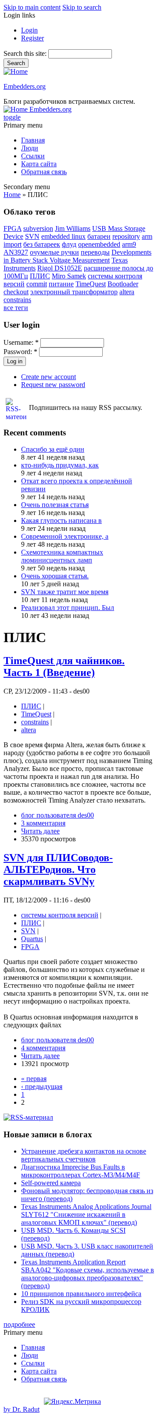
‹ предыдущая (41, 1086)
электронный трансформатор (74, 292)
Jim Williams (72, 228)
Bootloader (123, 284)
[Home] (16, 71)
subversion (38, 228)
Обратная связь (44, 171)
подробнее (19, 1324)
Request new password (53, 384)
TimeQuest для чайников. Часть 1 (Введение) (64, 666)
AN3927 (16, 252)
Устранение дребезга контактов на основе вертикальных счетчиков (83, 1155)
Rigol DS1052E (59, 268)
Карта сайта (39, 164)
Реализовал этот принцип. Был (67, 607)
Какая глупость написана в (61, 520)
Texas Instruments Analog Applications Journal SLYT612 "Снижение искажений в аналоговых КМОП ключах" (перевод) (86, 1214)
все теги (16, 307)
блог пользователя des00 (57, 815)
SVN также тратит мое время (64, 591)
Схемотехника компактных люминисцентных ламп (62, 556)
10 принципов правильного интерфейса (81, 1293)
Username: (21, 342)
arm (147, 236)
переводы (95, 252)
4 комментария (43, 1048)
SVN (32, 236)
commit (36, 284)
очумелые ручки (54, 252)
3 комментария (43, 823)
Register (32, 38)
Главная (33, 140)
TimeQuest (90, 284)
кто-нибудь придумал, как (60, 465)
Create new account (48, 376)
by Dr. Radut (22, 1409)
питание (61, 284)
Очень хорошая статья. (55, 576)
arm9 (129, 244)
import (13, 244)
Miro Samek (69, 276)
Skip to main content (32, 7)
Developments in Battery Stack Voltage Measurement (77, 256)
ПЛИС (40, 276)
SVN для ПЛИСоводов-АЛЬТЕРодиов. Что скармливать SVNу (58, 869)
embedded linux (63, 236)
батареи (99, 236)
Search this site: (26, 53)
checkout (16, 292)
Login (29, 30)
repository (126, 236)
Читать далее (40, 831)
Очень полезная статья (55, 504)
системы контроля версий (59, 915)
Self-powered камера (51, 1183)
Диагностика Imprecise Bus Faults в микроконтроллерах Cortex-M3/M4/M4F (80, 1171)
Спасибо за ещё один (52, 449)
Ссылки (33, 156)
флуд (69, 244)
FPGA (13, 228)
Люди (29, 148)
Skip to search (81, 7)
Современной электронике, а (64, 536)
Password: (20, 351)
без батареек (41, 244)
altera (126, 292)
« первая (34, 1078)
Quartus (32, 938)
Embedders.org (25, 86)
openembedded (99, 244)
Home (12, 194)
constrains (17, 299)
